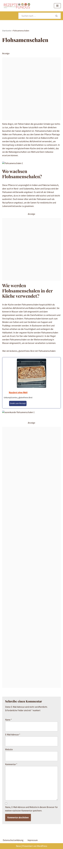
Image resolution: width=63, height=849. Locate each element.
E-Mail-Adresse (12, 734)
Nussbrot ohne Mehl (18, 392)
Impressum (33, 840)
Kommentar (11, 764)
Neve (18, 846)
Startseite (6, 30)
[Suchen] (57, 16)
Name (8, 719)
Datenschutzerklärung (13, 840)
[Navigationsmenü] (57, 5)
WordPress (42, 846)
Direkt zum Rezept (18, 403)
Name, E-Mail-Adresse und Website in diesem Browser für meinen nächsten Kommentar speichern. (31, 809)
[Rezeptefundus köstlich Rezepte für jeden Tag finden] (17, 5)
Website (9, 749)
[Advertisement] (31, 88)
